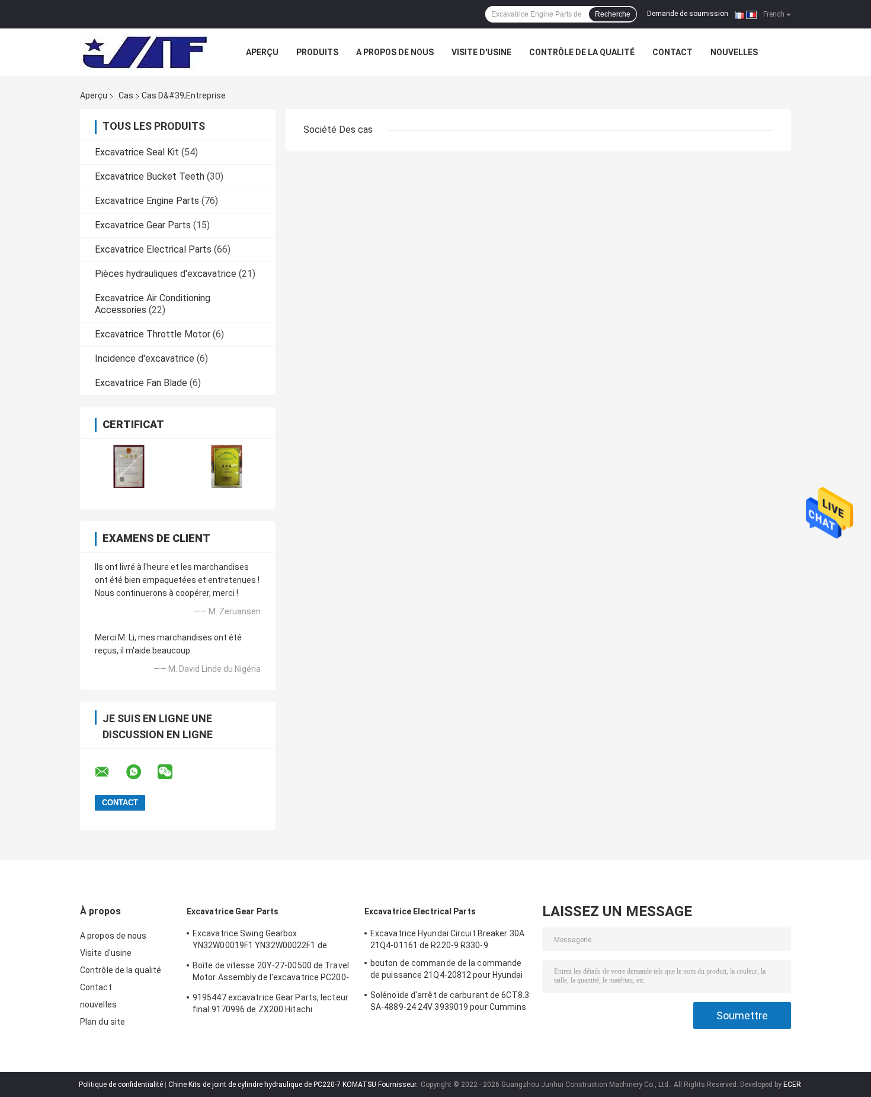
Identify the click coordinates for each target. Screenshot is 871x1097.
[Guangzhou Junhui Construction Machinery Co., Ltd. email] (109, 772)
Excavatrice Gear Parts (143, 225)
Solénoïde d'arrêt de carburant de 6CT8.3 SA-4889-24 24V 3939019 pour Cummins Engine (449, 1002)
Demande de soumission (687, 13)
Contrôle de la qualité (582, 52)
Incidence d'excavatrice (144, 358)
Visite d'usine (481, 52)
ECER (792, 1084)
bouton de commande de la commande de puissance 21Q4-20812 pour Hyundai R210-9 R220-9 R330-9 (446, 970)
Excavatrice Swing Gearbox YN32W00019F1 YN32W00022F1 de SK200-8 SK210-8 (260, 941)
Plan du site (102, 1021)
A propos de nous (395, 52)
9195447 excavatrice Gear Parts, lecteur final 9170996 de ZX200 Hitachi (270, 1003)
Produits (317, 52)
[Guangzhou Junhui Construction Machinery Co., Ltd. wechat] (172, 772)
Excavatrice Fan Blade (141, 382)
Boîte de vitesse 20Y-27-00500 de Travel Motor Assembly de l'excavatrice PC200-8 (271, 973)
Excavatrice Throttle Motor (152, 334)
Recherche (612, 14)
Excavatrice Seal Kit (137, 152)
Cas (126, 95)
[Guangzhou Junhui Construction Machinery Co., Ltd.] (145, 52)
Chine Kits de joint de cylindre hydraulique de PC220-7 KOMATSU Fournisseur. (294, 1084)
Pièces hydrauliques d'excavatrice (165, 273)
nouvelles (734, 52)
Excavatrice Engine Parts (147, 200)
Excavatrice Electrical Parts (153, 249)
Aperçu (262, 52)
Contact (672, 52)
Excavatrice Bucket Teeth (149, 176)
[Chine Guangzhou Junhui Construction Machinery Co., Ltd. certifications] (129, 466)
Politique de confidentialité (121, 1084)
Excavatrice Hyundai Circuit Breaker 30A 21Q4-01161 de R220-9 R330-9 (447, 939)
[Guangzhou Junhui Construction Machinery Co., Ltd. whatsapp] (141, 772)
